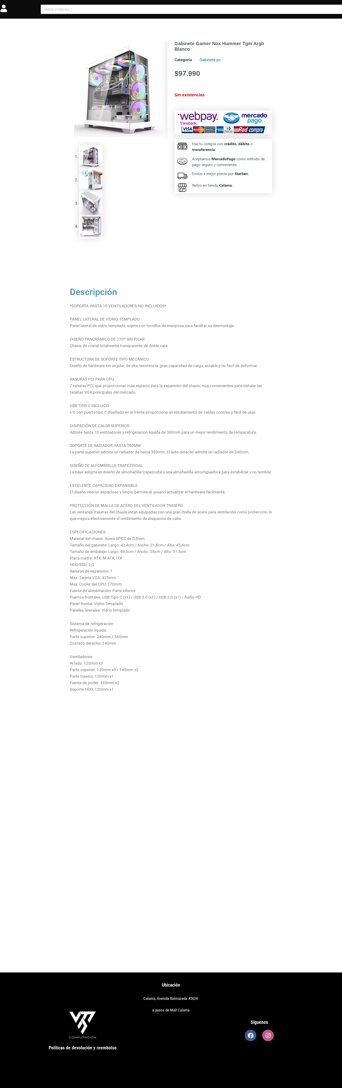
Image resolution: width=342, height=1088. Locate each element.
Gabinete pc (210, 59)
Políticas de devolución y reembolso (83, 1048)
